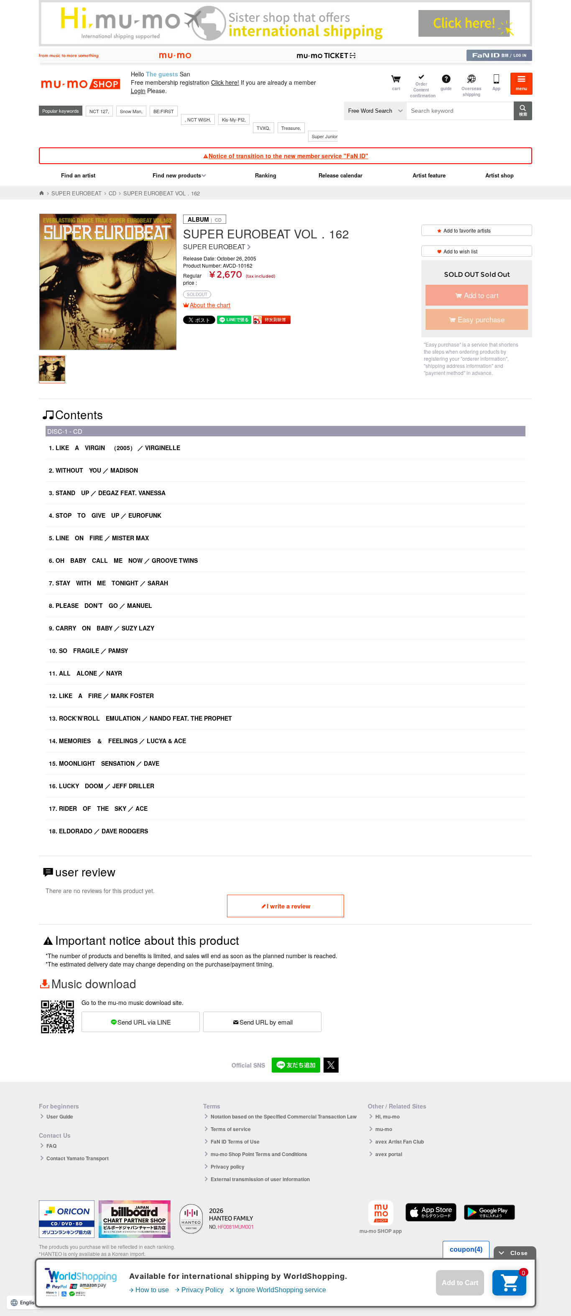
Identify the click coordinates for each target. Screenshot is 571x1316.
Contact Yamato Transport (77, 1158)
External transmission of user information (260, 1179)
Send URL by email (266, 1021)
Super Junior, (325, 136)
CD (112, 193)
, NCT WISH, (198, 119)
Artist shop (499, 175)
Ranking (265, 175)
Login (138, 90)
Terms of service (231, 1129)
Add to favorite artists (467, 230)
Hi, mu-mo (387, 1116)
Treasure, (291, 127)
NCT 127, (99, 111)
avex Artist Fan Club (399, 1141)
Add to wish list (460, 251)
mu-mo (383, 1129)
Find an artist (78, 175)
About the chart (210, 305)
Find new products (177, 175)
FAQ (51, 1145)
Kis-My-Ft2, (234, 119)
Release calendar (340, 175)
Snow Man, (131, 111)
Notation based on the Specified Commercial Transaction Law (284, 1116)
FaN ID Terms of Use (235, 1141)
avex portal (388, 1154)
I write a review (289, 906)
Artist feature (429, 175)
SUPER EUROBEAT (76, 193)
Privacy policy (228, 1166)
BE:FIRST (163, 111)
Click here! (225, 82)
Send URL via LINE (144, 1021)
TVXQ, (263, 127)
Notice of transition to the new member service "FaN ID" (288, 156)
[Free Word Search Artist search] (375, 110)
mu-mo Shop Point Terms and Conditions (259, 1154)
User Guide (59, 1116)
